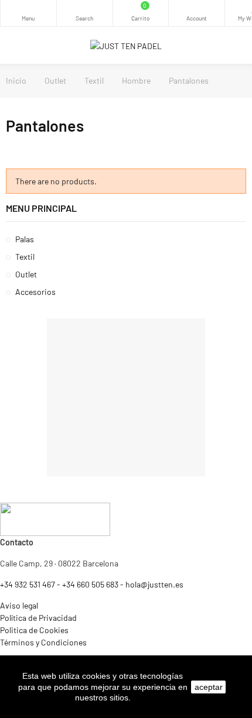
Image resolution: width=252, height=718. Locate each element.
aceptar (209, 687)
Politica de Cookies (34, 630)
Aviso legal (19, 605)
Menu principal (41, 208)
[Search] (84, 13)
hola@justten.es (154, 584)
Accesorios (35, 292)
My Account (196, 13)
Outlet (26, 274)
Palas (24, 239)
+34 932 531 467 (27, 584)
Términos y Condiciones (43, 642)
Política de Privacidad (38, 618)
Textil (25, 257)
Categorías (28, 13)
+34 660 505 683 (90, 584)
